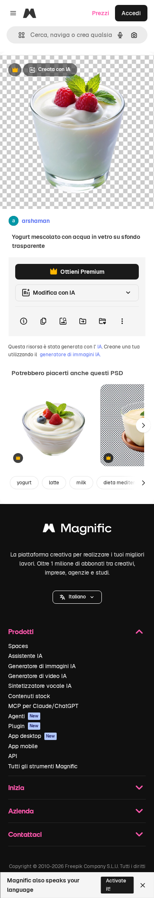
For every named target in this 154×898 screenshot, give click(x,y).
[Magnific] (77, 530)
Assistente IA (25, 656)
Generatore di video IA (37, 676)
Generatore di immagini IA (42, 666)
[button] (77, 597)
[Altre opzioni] (122, 321)
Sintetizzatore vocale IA (39, 686)
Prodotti (21, 631)
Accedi (131, 13)
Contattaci (25, 834)
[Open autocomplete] (18, 35)
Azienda (21, 810)
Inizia (16, 787)
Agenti (23, 716)
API (12, 756)
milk (81, 482)
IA (99, 347)
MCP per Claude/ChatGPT (43, 706)
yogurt (24, 482)
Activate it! (116, 884)
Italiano (77, 596)
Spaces (18, 646)
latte (54, 482)
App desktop (31, 736)
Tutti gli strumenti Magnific (43, 766)
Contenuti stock (29, 696)
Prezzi (100, 13)
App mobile (23, 746)
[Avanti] (143, 425)
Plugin (23, 726)
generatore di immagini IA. (70, 354)
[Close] (142, 885)
